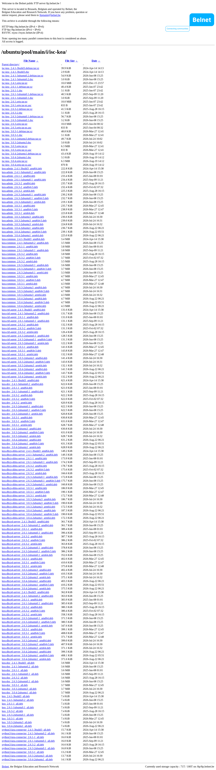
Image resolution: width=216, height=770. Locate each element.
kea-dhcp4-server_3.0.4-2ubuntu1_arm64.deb (26, 588)
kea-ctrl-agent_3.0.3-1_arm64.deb (20, 354)
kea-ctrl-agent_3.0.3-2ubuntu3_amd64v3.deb (26, 361)
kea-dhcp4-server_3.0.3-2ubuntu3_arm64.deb (26, 577)
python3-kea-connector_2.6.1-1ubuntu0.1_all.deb (28, 740)
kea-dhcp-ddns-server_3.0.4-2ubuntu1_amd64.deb (29, 510)
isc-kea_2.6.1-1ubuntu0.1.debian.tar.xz (22, 94)
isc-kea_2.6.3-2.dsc (12, 112)
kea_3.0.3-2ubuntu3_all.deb (17, 722)
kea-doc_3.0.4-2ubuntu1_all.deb (19, 692)
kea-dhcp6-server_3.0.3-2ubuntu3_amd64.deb (26, 640)
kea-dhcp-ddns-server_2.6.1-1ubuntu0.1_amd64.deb (30, 462)
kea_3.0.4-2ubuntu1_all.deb (17, 726)
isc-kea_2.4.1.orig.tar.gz (14, 83)
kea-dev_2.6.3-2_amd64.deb (17, 395)
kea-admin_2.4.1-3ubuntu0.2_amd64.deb (24, 172)
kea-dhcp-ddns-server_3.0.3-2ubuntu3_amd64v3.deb (30, 503)
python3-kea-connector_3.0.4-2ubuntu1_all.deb (27, 759)
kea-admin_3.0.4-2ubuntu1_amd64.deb (23, 228)
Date (94, 60)
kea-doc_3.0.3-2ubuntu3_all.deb (19, 688)
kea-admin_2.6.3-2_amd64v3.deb (20, 187)
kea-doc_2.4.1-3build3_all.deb (18, 662)
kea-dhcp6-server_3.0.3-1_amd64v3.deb (23, 633)
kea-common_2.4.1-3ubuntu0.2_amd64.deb (25, 242)
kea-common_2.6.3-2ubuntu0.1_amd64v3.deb (26, 268)
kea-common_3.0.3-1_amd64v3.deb (21, 280)
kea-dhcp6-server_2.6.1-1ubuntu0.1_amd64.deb (27, 603)
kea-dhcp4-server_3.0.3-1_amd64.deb (22, 558)
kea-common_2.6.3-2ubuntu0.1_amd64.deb (25, 265)
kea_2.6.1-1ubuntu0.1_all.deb (18, 707)
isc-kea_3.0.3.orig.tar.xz (14, 146)
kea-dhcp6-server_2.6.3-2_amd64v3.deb (23, 610)
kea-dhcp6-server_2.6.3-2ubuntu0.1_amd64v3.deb (29, 621)
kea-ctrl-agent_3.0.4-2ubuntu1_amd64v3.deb (26, 372)
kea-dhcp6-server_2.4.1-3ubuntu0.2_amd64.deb (27, 595)
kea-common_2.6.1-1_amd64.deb (20, 246)
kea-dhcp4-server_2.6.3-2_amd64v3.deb (23, 540)
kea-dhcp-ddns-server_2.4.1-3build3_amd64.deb (28, 451)
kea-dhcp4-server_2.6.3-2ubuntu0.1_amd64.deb (27, 547)
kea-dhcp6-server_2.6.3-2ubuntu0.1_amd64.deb (27, 618)
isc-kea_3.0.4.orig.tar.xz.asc (16, 164)
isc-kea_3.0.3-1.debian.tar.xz (17, 131)
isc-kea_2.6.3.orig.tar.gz (14, 123)
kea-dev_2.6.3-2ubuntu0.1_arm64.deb (22, 413)
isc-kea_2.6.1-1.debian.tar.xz (17, 86)
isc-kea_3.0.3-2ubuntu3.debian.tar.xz (21, 138)
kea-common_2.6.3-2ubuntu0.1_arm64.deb (25, 272)
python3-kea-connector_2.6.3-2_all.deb (23, 744)
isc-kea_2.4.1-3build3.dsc (15, 71)
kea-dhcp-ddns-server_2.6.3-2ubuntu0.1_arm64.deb (29, 484)
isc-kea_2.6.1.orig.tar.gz (14, 101)
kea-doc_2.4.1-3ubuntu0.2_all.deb (20, 666)
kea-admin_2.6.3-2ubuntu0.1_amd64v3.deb (25, 198)
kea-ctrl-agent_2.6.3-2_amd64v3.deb (21, 328)
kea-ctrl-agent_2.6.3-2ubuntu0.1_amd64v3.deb (27, 339)
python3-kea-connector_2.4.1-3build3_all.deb (26, 729)
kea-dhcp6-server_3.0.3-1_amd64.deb (22, 629)
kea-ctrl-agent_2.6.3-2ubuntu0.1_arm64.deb (25, 343)
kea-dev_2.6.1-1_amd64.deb (17, 387)
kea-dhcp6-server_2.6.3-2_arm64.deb (22, 614)
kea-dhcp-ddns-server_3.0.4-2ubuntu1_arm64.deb (28, 517)
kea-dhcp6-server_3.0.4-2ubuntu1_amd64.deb (26, 651)
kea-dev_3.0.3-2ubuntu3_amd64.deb (21, 428)
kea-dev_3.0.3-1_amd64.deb (17, 417)
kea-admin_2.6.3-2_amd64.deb (18, 183)
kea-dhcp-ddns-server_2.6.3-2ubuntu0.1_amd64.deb (30, 477)
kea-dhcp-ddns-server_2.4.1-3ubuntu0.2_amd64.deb (30, 454)
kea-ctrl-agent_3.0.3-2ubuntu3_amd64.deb (24, 358)
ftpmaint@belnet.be (49, 15)
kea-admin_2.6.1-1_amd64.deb (18, 176)
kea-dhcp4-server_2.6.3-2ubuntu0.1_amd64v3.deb (29, 551)
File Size (70, 60)
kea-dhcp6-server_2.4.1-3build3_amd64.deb (25, 592)
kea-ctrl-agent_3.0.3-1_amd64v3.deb (21, 350)
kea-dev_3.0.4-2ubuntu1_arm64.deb (21, 447)
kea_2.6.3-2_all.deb (12, 711)
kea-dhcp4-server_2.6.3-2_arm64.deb (22, 543)
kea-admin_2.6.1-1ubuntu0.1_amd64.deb (24, 179)
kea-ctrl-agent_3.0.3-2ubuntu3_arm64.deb (24, 365)
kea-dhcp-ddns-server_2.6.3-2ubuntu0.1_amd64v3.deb (31, 480)
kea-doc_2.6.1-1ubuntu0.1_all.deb (20, 674)
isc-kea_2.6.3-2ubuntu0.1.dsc (17, 120)
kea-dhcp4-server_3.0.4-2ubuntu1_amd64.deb (26, 581)
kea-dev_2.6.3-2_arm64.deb (17, 402)
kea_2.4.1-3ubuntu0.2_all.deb (18, 700)
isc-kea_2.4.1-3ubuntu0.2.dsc (17, 79)
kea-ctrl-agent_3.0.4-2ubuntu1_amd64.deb (24, 369)
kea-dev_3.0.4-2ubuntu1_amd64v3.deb (23, 443)
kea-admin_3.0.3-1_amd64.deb (18, 205)
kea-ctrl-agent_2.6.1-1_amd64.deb (20, 317)
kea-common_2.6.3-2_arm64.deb (19, 261)
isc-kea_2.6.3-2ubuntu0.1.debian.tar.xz (22, 116)
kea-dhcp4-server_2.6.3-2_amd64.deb (22, 536)
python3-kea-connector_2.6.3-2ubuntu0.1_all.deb (28, 748)
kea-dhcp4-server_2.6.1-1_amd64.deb (22, 529)
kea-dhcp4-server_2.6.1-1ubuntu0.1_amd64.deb (27, 532)
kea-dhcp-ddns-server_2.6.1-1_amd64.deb (24, 458)
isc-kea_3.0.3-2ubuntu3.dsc (16, 142)
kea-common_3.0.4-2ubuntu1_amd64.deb (24, 298)
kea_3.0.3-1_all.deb (12, 718)
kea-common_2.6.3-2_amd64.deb (20, 254)
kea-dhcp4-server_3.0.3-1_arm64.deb (22, 566)
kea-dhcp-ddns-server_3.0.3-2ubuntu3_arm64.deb (28, 506)
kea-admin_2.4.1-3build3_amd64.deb (22, 168)
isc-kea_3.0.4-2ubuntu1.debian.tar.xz (21, 153)
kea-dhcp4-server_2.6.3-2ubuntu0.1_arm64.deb (27, 555)
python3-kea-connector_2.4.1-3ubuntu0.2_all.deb (28, 733)
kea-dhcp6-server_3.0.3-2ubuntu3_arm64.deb (26, 648)
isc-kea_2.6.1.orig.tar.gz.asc (16, 105)
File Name (29, 60)
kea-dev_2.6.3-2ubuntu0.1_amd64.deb (22, 406)
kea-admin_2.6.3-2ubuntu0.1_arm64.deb (23, 202)
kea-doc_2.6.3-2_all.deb (15, 677)
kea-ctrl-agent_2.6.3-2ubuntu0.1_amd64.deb (25, 335)
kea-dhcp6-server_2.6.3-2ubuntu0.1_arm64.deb (27, 625)
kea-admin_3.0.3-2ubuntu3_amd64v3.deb (24, 220)
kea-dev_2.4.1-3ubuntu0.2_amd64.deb (22, 384)
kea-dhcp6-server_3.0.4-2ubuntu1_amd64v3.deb (28, 655)
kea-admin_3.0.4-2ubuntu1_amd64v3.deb (24, 231)
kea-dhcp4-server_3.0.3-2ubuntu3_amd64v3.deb (28, 573)
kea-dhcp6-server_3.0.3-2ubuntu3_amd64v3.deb (28, 644)
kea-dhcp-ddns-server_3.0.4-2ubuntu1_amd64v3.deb (30, 514)
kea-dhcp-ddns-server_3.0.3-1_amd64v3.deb (26, 491)
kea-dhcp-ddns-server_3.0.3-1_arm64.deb (24, 495)
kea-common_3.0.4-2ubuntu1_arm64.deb (24, 306)
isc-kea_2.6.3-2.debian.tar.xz (17, 109)
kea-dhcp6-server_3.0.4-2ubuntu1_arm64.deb (26, 659)
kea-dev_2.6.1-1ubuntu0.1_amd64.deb (22, 391)
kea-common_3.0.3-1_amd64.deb (20, 276)
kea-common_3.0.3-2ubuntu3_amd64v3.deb (25, 291)
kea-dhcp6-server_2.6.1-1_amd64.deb (22, 599)
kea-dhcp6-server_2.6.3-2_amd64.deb (22, 607)
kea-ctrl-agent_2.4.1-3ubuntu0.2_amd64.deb (25, 313)
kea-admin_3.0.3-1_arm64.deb (18, 213)
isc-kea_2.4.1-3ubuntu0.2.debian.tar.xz (22, 75)
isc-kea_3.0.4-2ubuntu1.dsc (16, 157)
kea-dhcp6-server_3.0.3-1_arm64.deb (22, 636)
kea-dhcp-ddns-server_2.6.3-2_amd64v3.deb (26, 469)
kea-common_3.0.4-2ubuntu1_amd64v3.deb (25, 302)
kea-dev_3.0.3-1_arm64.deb (17, 425)
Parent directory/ (10, 64)
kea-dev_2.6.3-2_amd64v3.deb (18, 399)
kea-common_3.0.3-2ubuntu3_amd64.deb (24, 287)
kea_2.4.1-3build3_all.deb (16, 696)
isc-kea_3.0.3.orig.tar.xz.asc (16, 149)
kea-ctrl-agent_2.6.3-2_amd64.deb (20, 324)
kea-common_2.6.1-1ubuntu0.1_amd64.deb (25, 250)
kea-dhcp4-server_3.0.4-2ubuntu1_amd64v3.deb (28, 584)
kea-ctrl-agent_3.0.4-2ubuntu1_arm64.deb (24, 376)
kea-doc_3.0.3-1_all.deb (15, 685)
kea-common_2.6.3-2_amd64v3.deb (21, 257)
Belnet (5, 766)
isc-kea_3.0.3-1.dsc (12, 135)
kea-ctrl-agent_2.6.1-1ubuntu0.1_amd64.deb (25, 320)
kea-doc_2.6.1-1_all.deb (15, 670)
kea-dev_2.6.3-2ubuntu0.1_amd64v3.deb (24, 410)
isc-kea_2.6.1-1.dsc (12, 90)
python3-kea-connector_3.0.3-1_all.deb (23, 752)
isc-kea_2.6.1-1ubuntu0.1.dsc (17, 97)
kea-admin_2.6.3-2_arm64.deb (18, 190)
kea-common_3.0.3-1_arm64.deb (19, 283)
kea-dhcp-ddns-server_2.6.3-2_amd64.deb (24, 465)
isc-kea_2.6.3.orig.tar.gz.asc (16, 127)
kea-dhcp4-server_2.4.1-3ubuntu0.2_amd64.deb (27, 525)
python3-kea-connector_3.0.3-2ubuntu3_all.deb (27, 755)
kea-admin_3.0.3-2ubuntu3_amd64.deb (23, 216)
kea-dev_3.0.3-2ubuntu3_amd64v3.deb (23, 432)
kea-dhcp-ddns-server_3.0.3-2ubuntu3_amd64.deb (29, 499)
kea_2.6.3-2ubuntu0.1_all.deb (18, 714)
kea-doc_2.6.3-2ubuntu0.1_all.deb (20, 681)
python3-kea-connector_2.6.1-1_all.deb (23, 737)
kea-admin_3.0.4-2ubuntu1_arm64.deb (22, 235)
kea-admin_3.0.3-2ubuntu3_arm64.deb (22, 224)
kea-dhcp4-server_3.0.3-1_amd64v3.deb (23, 562)
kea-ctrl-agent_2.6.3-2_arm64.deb (20, 332)
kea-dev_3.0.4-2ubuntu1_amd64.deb (21, 439)
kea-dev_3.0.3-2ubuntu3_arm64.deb (21, 436)
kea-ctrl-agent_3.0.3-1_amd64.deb (20, 346)
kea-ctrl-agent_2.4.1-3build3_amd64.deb (23, 309)
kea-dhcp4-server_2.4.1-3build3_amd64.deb (25, 521)
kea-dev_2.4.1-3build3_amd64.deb (20, 380)
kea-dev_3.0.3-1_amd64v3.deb (18, 421)
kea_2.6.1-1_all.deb (12, 703)
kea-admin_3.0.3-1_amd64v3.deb (20, 209)
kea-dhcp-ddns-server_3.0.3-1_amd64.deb (24, 488)
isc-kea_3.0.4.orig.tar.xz (14, 161)
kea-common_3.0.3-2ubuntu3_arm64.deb (24, 294)
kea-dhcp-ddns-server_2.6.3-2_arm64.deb (24, 473)
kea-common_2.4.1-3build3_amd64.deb (23, 239)
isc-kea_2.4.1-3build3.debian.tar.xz (20, 68)
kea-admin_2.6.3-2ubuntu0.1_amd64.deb (24, 194)
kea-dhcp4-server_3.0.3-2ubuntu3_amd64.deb (26, 569)
